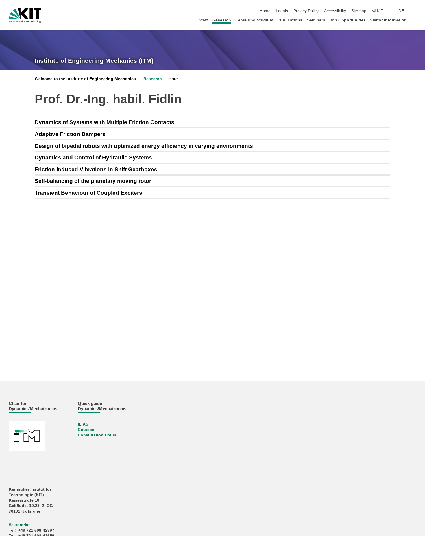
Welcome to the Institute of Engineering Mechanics (85, 79)
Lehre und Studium (254, 20)
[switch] (414, 11)
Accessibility (335, 11)
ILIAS (83, 424)
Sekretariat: (20, 525)
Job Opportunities (348, 20)
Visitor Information (388, 20)
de (401, 11)
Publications (290, 20)
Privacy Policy (306, 11)
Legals (282, 11)
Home (265, 11)
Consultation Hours (97, 435)
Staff (203, 20)
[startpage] (414, 19)
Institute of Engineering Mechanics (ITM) (94, 60)
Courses (86, 430)
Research (221, 20)
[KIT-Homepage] (25, 15)
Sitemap (358, 11)
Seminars (316, 20)
